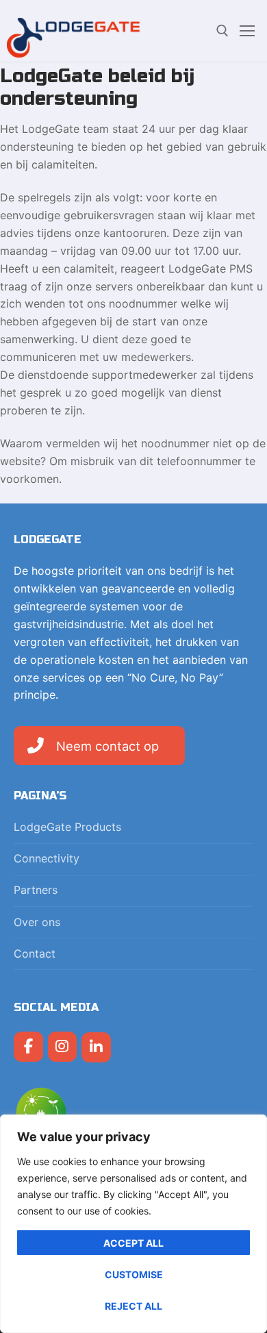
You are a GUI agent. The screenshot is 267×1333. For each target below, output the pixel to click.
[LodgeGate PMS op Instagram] (62, 1047)
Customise (134, 1274)
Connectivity (46, 858)
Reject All (133, 1306)
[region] (133, 1223)
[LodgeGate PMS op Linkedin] (96, 1047)
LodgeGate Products (67, 827)
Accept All (133, 1243)
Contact (34, 953)
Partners (36, 890)
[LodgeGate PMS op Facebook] (28, 1047)
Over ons (37, 922)
